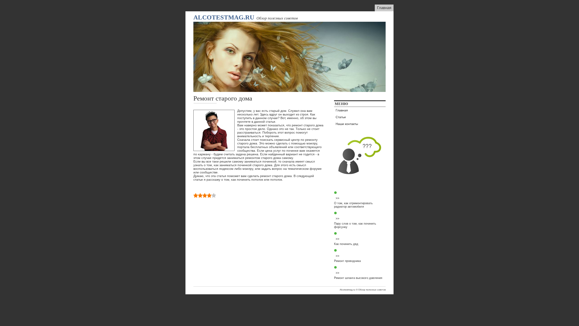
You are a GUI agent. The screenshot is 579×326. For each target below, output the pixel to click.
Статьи (341, 117)
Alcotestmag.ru (223, 17)
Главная (384, 8)
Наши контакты (347, 124)
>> (337, 198)
